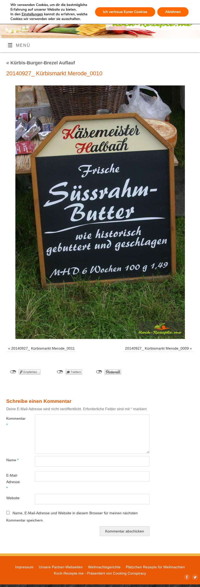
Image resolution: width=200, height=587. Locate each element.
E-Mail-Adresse (13, 481)
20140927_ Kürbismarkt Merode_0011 (43, 348)
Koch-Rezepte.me (69, 573)
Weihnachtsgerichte (104, 567)
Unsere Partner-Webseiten (61, 567)
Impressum (24, 567)
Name (12, 460)
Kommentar (13, 421)
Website (13, 498)
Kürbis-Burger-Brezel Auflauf (40, 62)
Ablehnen (173, 11)
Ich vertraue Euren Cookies (125, 11)
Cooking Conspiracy (129, 573)
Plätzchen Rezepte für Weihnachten (155, 567)
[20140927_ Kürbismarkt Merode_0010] (100, 212)
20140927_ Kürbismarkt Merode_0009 (157, 348)
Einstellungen (32, 14)
